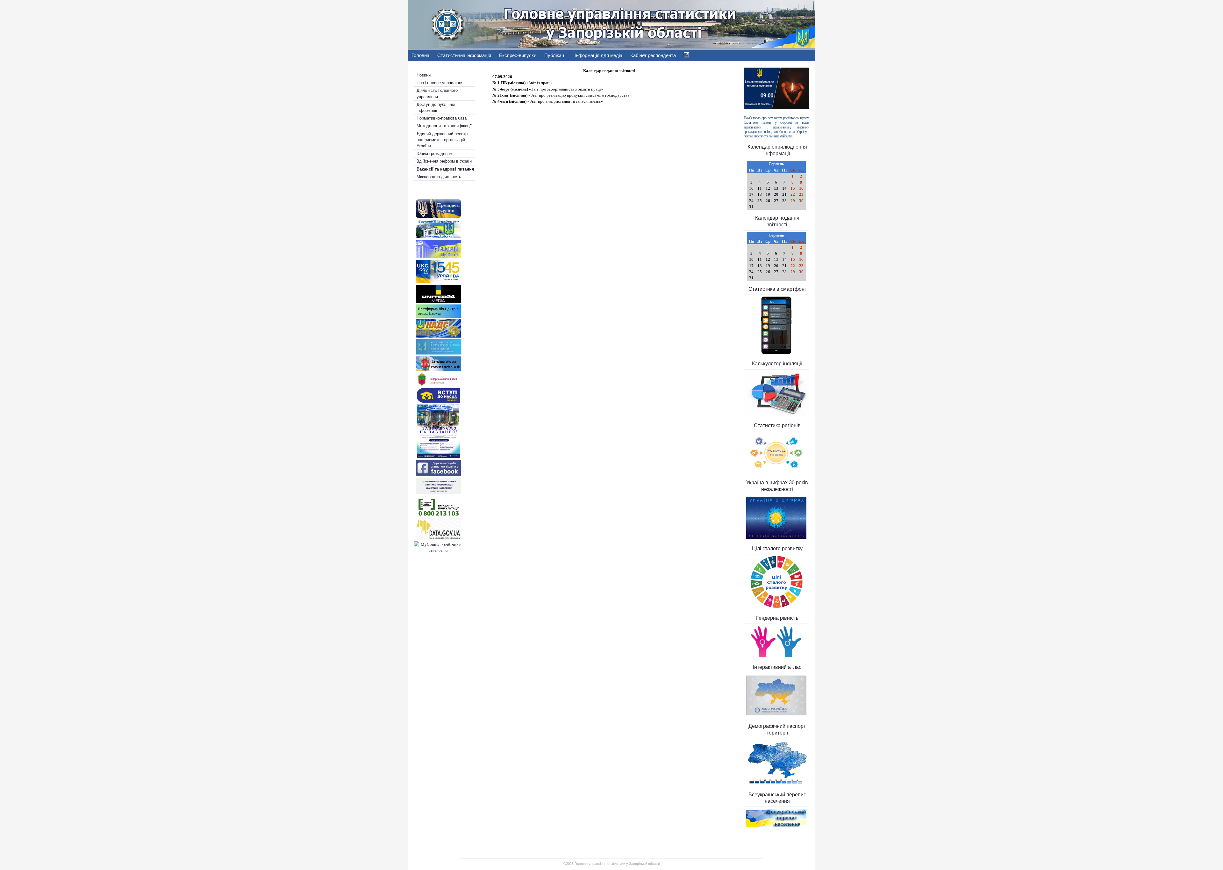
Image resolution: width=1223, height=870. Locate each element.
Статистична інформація (464, 55)
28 (784, 200)
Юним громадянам (435, 153)
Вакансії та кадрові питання (445, 169)
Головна (420, 55)
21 (784, 194)
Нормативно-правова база (442, 118)
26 (768, 200)
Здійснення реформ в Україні (445, 161)
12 (768, 259)
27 (776, 200)
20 (776, 194)
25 (759, 200)
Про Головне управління (440, 82)
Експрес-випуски (517, 55)
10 (751, 259)
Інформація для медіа (598, 55)
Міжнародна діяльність (439, 176)
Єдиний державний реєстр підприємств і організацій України (442, 139)
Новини (424, 75)
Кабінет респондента (653, 55)
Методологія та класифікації (444, 125)
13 (776, 188)
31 (751, 206)
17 (751, 194)
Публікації (555, 55)
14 (784, 188)
